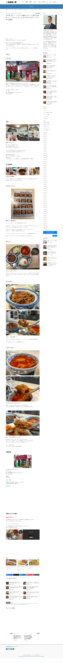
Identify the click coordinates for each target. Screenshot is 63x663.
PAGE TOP (60, 642)
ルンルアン (37, 603)
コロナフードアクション (18, 603)
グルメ (12, 603)
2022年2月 (45, 153)
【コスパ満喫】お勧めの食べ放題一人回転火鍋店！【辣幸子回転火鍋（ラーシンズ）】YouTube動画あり (33, 587)
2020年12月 (45, 180)
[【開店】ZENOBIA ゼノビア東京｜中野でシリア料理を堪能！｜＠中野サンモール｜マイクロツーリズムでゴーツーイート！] (22, 562)
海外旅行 (24, 604)
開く (9, 54)
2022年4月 (45, 149)
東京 (20, 604)
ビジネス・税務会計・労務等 (47, 112)
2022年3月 (45, 151)
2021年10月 (45, 161)
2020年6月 (45, 192)
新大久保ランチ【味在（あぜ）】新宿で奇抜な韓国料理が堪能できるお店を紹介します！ (16, 587)
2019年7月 (45, 213)
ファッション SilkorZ (46, 114)
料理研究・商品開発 (46, 122)
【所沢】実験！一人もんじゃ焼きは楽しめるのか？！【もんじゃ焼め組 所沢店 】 (52, 81)
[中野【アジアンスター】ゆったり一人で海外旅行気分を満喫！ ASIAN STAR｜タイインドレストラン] (11, 562)
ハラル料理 (27, 603)
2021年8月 (45, 165)
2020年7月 (45, 190)
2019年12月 (45, 203)
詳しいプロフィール (48, 50)
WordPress (23, 656)
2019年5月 (45, 217)
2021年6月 (45, 169)
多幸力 (44, 120)
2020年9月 (45, 186)
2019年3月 (45, 221)
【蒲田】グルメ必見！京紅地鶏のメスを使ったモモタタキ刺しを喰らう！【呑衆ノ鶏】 (52, 102)
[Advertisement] (23, 30)
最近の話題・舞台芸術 (46, 124)
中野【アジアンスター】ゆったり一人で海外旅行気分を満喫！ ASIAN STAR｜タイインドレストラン (11, 566)
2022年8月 (45, 142)
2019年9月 (45, 209)
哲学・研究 (45, 118)
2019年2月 (45, 223)
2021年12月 (45, 157)
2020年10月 (45, 184)
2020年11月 (45, 182)
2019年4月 (45, 219)
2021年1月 (45, 178)
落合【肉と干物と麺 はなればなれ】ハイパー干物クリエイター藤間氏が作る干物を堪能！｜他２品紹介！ (16, 597)
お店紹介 (38, 13)
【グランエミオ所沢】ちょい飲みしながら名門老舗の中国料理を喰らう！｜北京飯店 (52, 92)
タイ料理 (23, 603)
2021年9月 (45, 163)
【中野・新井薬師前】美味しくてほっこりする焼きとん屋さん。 (52, 253)
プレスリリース (45, 116)
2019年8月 (45, 211)
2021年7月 (45, 167)
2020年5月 (45, 194)
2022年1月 (45, 155)
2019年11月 (45, 205)
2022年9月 (45, 140)
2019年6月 (45, 215)
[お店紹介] (9, 635)
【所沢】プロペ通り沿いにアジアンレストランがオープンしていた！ (52, 71)
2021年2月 (45, 176)
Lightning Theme (28, 656)
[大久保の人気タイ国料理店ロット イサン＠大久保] (34, 562)
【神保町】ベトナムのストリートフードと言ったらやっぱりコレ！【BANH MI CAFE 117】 (52, 76)
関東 (26, 604)
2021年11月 (45, 159)
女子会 (15, 604)
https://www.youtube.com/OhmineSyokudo (12, 523)
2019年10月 (45, 207)
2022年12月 (45, 138)
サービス (44, 110)
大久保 (12, 604)
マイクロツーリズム (32, 603)
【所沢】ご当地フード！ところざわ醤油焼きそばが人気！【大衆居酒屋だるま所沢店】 (52, 97)
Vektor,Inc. (40, 656)
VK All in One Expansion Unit (34, 656)
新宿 (18, 604)
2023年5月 (45, 136)
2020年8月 (45, 188)
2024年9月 (45, 134)
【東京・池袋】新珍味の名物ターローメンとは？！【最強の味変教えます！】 (52, 87)
